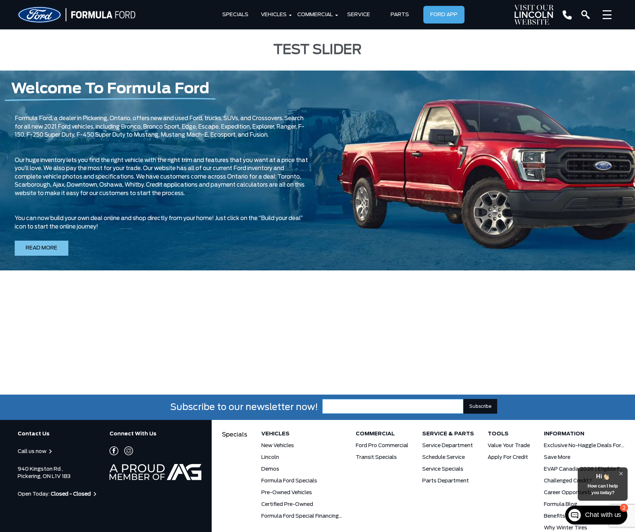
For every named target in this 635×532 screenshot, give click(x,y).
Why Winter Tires (565, 528)
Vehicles (274, 14)
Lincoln (270, 457)
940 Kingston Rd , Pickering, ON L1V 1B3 (44, 473)
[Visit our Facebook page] (114, 450)
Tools (498, 433)
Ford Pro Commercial (382, 445)
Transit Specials (376, 457)
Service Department (447, 445)
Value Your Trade (509, 445)
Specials (235, 14)
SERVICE (358, 14)
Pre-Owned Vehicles (286, 492)
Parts (400, 14)
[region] (317, 170)
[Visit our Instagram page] (125, 450)
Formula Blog (560, 504)
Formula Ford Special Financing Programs (301, 516)
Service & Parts (448, 433)
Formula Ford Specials (289, 481)
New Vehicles (277, 445)
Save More (557, 457)
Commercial (315, 14)
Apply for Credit (508, 457)
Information (564, 433)
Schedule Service (443, 457)
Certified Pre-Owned (287, 504)
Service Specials (442, 469)
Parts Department (445, 481)
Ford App (444, 14)
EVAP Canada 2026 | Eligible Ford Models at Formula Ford (584, 469)
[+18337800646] (567, 14)
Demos (270, 469)
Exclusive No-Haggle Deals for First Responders (584, 445)
